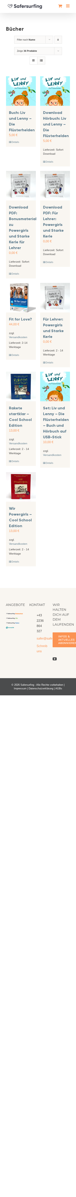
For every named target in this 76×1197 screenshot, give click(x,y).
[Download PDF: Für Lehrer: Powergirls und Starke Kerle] (55, 185)
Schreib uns (42, 648)
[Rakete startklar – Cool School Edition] (21, 386)
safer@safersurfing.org (42, 638)
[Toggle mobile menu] (68, 6)
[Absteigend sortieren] (58, 40)
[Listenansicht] (41, 60)
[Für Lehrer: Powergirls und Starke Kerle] (55, 297)
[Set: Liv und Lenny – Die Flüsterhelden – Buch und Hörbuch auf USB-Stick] (55, 386)
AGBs (58, 688)
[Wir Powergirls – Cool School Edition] (21, 487)
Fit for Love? (20, 319)
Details (15, 142)
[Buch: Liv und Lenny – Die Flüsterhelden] (21, 91)
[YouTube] (55, 659)
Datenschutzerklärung (41, 688)
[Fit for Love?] (21, 297)
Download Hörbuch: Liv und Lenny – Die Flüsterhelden (56, 124)
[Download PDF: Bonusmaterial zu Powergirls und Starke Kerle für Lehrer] (21, 185)
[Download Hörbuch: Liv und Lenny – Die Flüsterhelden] (55, 91)
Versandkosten (18, 337)
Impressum (20, 688)
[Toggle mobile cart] (60, 6)
